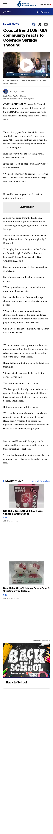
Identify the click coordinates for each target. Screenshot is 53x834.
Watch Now (45, 4)
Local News (11, 23)
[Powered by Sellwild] (46, 641)
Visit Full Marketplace (41, 481)
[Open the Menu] (4, 4)
